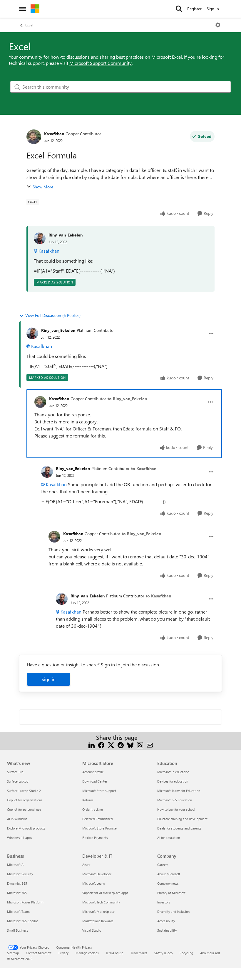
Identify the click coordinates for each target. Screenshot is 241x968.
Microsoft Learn (93, 883)
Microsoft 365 (17, 893)
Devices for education (172, 781)
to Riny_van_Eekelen (127, 398)
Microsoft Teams (18, 911)
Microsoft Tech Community (101, 902)
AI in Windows (17, 819)
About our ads (210, 953)
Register (194, 8)
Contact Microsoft (38, 953)
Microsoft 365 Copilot (22, 921)
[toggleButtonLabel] (218, 25)
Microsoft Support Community (100, 63)
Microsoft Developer (96, 874)
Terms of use (114, 953)
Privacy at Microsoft (171, 893)
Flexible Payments (95, 837)
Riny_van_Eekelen (65, 235)
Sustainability (167, 930)
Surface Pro (15, 772)
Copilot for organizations (24, 800)
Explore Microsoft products (26, 828)
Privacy (63, 953)
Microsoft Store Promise (99, 828)
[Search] (179, 8)
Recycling (186, 953)
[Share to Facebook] (101, 744)
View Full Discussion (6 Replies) (53, 315)
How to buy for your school (176, 809)
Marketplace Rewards (97, 921)
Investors (163, 902)
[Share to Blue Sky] (130, 744)
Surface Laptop (17, 781)
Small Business (17, 930)
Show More (43, 187)
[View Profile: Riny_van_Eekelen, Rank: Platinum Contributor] (32, 333)
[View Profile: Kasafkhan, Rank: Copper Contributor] (33, 136)
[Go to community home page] (35, 8)
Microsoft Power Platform (25, 902)
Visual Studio (91, 930)
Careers (162, 864)
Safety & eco (163, 953)
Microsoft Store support (99, 790)
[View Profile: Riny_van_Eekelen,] (40, 238)
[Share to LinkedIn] (91, 744)
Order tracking (92, 809)
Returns (87, 800)
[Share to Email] (150, 744)
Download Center (94, 781)
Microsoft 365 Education (174, 800)
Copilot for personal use (24, 809)
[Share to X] (111, 744)
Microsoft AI (15, 864)
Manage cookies (87, 953)
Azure (86, 864)
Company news (168, 883)
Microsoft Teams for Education (178, 790)
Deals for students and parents (179, 828)
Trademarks (138, 953)
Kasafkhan (54, 133)
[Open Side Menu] (22, 8)
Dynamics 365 (17, 883)
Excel (29, 25)
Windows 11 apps (19, 837)
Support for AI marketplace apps (105, 893)
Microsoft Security (20, 874)
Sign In (213, 8)
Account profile (93, 772)
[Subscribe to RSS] (140, 744)
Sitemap (13, 953)
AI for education (168, 837)
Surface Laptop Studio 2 (24, 790)
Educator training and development (182, 819)
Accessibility (166, 921)
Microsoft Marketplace (98, 911)
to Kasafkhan (143, 468)
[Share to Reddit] (121, 744)
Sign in (48, 679)
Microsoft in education (173, 772)
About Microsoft (168, 874)
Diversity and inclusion (173, 911)
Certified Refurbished (97, 819)
